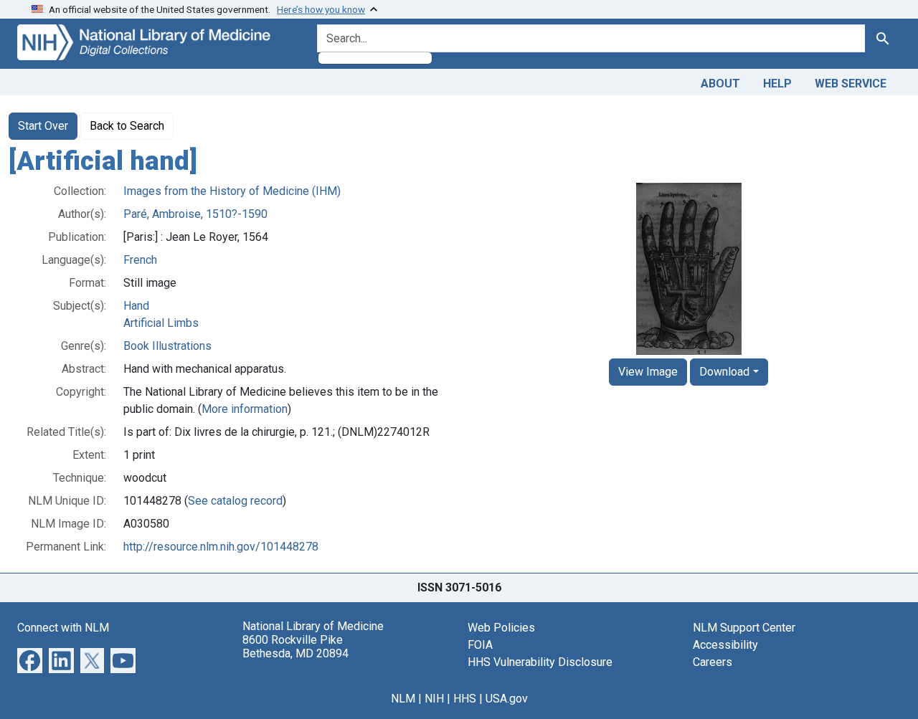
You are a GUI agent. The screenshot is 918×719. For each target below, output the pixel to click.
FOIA (480, 645)
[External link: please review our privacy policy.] (29, 659)
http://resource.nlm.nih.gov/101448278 (220, 546)
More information (245, 409)
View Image (648, 371)
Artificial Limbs (161, 323)
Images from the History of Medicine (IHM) (232, 191)
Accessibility (725, 645)
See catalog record (235, 501)
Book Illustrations (167, 346)
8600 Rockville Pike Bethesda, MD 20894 (295, 646)
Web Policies (501, 627)
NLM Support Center (744, 627)
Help (777, 83)
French (140, 260)
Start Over (43, 126)
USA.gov (507, 698)
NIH (434, 698)
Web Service (850, 83)
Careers (712, 662)
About (720, 83)
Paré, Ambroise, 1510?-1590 (195, 214)
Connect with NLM (63, 627)
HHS (464, 698)
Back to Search (127, 126)
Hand (136, 306)
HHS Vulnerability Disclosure (540, 662)
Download (724, 371)
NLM (403, 698)
